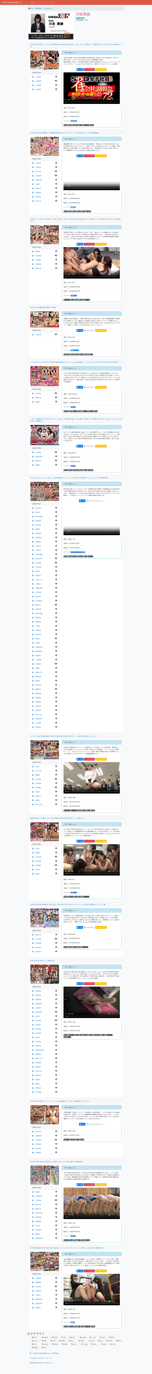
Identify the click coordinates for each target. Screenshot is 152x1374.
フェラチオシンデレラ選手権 (78, 552)
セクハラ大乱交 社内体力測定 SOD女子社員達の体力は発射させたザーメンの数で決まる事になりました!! (63, 736)
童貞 (77, 299)
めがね (81, 556)
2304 (64, 1337)
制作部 (39, 8)
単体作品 (67, 354)
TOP (31, 8)
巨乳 (91, 1035)
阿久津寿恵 (36, 1337)
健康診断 (73, 207)
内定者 (53, 1340)
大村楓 (105, 1344)
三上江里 (93, 1337)
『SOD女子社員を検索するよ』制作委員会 (45, 1353)
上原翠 (92, 1340)
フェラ (91, 556)
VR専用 (67, 411)
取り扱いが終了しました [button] (96, 501)
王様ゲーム (73, 295)
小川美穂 (85, 1344)
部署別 (32, 2)
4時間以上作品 (87, 211)
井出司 (101, 1340)
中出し (91, 411)
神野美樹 (55, 1344)
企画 (92, 125)
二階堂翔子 (114, 1344)
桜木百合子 (74, 1337)
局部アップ (74, 411)
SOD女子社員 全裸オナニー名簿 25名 (42, 961)
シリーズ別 (49, 2)
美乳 (73, 354)
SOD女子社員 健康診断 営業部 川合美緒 (43, 307)
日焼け (73, 1139)
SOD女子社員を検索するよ (12, 2)
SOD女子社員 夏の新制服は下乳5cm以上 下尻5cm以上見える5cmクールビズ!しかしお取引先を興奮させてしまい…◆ (67, 904)
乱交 (84, 810)
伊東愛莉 (65, 1344)
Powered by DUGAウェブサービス (41, 1358)
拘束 (71, 470)
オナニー (72, 1035)
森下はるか (73, 1340)
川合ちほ (35, 1340)
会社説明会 (73, 121)
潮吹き (76, 125)
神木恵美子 (83, 1340)
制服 (71, 947)
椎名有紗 (45, 1344)
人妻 (104, 1035)
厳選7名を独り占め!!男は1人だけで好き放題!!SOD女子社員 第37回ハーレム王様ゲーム (57, 818)
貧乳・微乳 (98, 1035)
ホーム (27, 2)
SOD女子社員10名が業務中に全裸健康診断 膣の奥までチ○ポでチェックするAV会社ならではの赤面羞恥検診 (64, 133)
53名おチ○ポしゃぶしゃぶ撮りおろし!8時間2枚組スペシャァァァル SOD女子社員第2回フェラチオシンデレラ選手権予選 (68, 478)
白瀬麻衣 (45, 1337)
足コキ (71, 1326)
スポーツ (67, 810)
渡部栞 (119, 1340)
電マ (66, 470)
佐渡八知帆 (46, 1347)
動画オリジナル (74, 350)
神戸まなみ (36, 1344)
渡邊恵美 (35, 1347)
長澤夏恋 (62, 1340)
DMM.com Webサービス (46, 1363)
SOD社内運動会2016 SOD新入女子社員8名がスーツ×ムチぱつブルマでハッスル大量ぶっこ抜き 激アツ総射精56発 (66, 1248)
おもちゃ (86, 125)
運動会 (72, 1322)
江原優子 (103, 1337)
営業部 (82, 18)
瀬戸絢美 (55, 1337)
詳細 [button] (80, 69)
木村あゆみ (96, 1344)
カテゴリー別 (40, 2)
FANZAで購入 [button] (101, 69)
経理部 (45, 1340)
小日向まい (76, 1344)
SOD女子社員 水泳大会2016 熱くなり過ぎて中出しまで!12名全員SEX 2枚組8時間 (56, 1161)
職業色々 (78, 1240)
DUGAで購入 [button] (90, 69)
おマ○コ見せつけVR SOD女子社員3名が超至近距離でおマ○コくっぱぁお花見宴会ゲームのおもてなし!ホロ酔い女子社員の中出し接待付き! (74, 362)
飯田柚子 (110, 1340)
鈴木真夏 (83, 1337)
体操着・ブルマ (86, 1326)
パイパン (110, 1035)
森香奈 (112, 1337)
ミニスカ (85, 947)
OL (81, 125)
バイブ (85, 411)
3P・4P (87, 299)
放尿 (66, 125)
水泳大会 (73, 1236)
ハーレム (67, 299)
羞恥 (71, 125)
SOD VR (73, 407)
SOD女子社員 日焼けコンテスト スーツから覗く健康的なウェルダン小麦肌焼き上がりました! (59, 1101)
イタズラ (74, 810)
